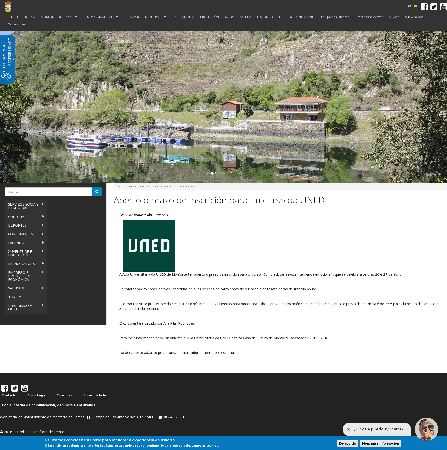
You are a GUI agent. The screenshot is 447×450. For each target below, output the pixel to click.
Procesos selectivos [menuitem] (369, 17)
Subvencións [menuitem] (414, 17)
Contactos (10, 395)
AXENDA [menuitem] (245, 17)
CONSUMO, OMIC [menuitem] (21, 234)
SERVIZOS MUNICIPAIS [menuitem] (96, 17)
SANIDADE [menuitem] (15, 288)
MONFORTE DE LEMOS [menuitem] (55, 17)
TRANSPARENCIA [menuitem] (182, 17)
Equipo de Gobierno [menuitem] (335, 17)
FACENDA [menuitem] (14, 242)
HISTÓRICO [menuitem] (265, 17)
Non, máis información (380, 443)
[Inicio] (10, 6)
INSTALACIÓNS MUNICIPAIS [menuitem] (141, 17)
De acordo (347, 443)
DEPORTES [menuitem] (16, 225)
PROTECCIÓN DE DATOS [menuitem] (217, 17)
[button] (208, 173)
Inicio (120, 186)
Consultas (64, 395)
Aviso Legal (36, 395)
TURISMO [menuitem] (16, 296)
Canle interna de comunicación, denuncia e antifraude (48, 405)
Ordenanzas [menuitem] (16, 24)
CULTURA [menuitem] (14, 216)
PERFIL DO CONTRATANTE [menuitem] (297, 17)
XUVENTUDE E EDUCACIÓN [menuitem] (18, 253)
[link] (409, 6)
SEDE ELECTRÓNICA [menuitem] (21, 17)
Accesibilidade (95, 395)
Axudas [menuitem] (394, 17)
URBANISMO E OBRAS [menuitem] (18, 307)
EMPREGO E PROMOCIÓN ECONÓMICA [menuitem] (17, 276)
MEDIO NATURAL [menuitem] (21, 263)
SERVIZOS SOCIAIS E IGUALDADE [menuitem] (21, 206)
